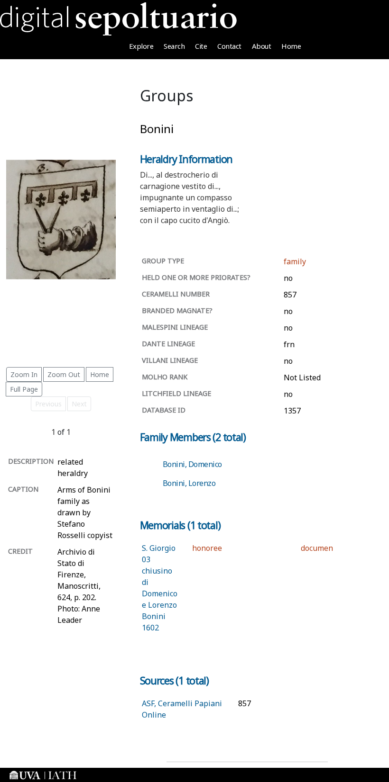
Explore (141, 46)
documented (322, 548)
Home (291, 46)
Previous (48, 403)
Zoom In (23, 374)
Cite (201, 46)
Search (174, 46)
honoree (207, 548)
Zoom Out (63, 374)
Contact (229, 46)
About (261, 46)
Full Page (24, 389)
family (295, 261)
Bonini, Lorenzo (189, 483)
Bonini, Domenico (192, 464)
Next (79, 403)
